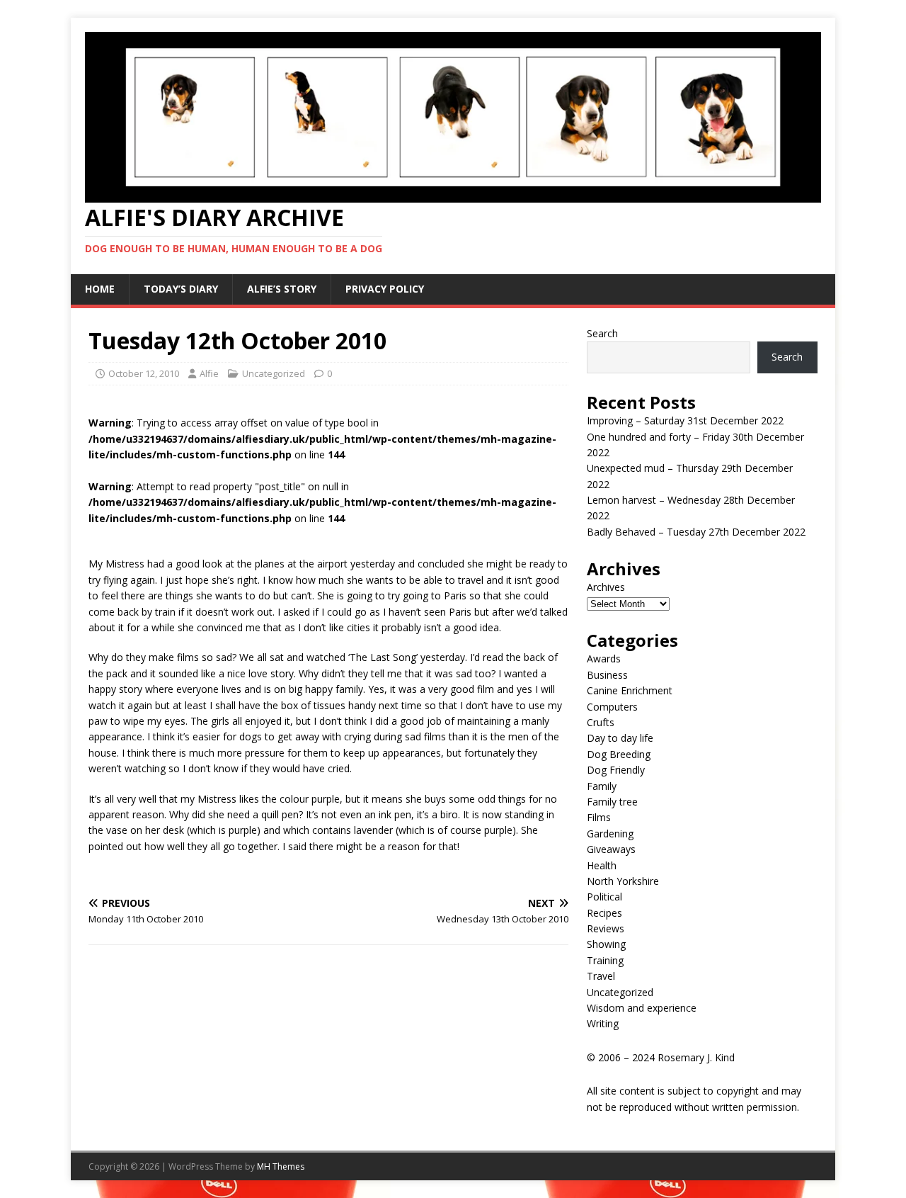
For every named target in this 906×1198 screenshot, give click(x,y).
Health (602, 865)
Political (604, 896)
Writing (603, 1023)
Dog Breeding (618, 754)
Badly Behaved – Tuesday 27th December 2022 (696, 531)
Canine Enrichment (629, 690)
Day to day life (620, 738)
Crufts (600, 722)
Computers (612, 706)
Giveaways (611, 849)
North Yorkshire (623, 881)
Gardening (610, 833)
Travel (601, 976)
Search (602, 333)
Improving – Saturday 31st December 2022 (685, 420)
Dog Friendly (616, 769)
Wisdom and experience (641, 1008)
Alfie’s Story (281, 288)
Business (607, 675)
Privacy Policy (384, 288)
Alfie (209, 373)
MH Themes (280, 1166)
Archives (606, 587)
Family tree (612, 801)
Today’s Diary (181, 288)
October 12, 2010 (143, 373)
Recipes (604, 913)
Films (599, 817)
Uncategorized (273, 373)
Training (605, 960)
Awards (604, 658)
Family (602, 786)
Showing (606, 944)
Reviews (605, 928)
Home (100, 288)
